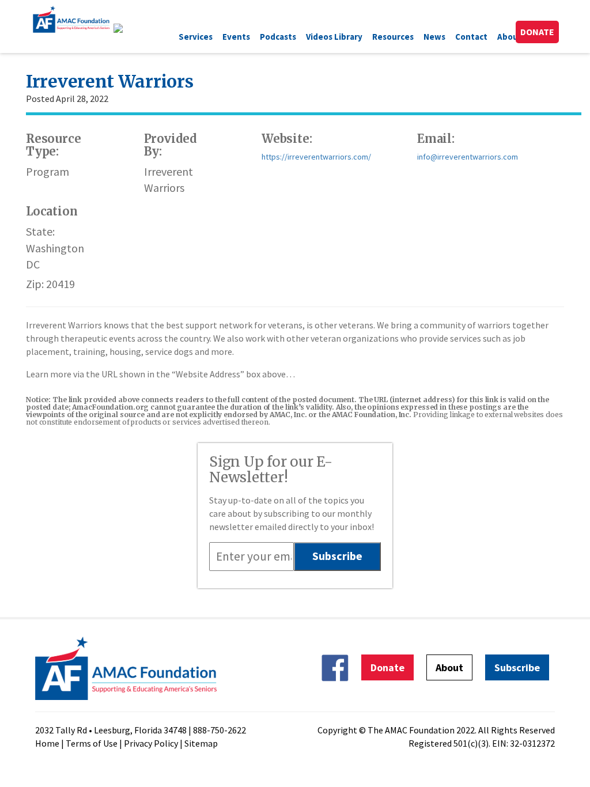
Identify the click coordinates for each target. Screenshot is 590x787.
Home (47, 743)
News (434, 36)
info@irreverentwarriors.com (467, 157)
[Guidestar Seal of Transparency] (132, 28)
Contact (471, 36)
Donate (537, 31)
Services (196, 36)
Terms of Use (92, 743)
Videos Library (334, 36)
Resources (393, 36)
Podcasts (278, 36)
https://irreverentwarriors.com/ (316, 157)
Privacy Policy (151, 743)
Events (236, 36)
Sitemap (201, 743)
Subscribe (517, 667)
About (509, 36)
